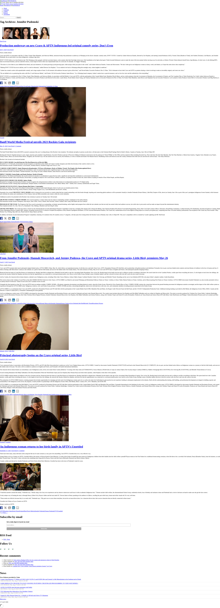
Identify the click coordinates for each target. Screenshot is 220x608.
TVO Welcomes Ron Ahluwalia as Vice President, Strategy (16, 591)
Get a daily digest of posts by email (18, 522)
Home (1, 5)
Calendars (6, 10)
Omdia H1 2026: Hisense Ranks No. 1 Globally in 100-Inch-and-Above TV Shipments (24, 595)
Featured (2, 442)
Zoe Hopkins (68, 394)
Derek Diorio (15, 511)
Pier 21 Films (54, 86)
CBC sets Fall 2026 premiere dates (23, 561)
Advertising (6, 14)
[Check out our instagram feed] (13, 549)
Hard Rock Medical (29, 511)
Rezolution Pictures (97, 303)
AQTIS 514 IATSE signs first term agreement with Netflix (16, 587)
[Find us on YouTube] (9, 549)
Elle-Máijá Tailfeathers (27, 303)
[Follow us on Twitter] (5, 549)
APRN (2, 303)
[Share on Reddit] (9, 83)
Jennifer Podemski (39, 86)
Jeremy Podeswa (65, 303)
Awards (2, 137)
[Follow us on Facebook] (1, 549)
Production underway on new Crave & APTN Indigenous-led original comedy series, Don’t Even (56, 45)
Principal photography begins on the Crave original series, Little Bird (41, 355)
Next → (5, 512)
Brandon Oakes (8, 511)
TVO (56, 511)
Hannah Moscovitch (45, 303)
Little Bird (3, 254)
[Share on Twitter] (5, 83)
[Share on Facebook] (1, 83)
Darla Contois (17, 303)
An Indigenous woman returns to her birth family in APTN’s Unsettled (41, 446)
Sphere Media (29, 221)
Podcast (5, 13)
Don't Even (3, 41)
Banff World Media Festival (7, 221)
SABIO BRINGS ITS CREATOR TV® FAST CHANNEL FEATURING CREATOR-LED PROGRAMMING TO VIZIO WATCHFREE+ (39, 583)
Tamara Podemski (50, 511)
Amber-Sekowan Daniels (7, 86)
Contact (5, 11)
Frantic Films (30, 86)
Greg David (10, 49)
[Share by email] (17, 83)
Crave (19, 86)
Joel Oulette (47, 86)
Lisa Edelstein (74, 303)
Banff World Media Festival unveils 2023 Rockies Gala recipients (38, 141)
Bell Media (7, 303)
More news (3, 599)
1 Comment (18, 146)
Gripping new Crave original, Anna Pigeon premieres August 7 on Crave (32, 566)
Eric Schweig (36, 303)
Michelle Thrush (88, 303)
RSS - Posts (6, 539)
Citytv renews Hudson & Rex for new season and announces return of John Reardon (36, 560)
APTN (15, 86)
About (5, 8)
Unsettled (8, 442)
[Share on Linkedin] (13, 83)
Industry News (4, 351)
